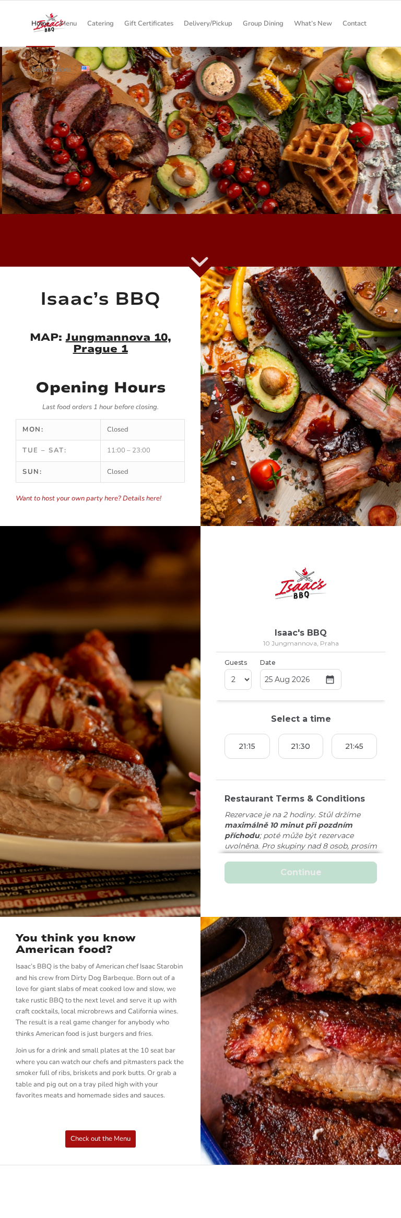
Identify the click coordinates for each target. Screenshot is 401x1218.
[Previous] (9, 119)
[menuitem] (40, 23)
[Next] (392, 119)
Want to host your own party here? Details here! (88, 498)
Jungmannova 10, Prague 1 (118, 343)
